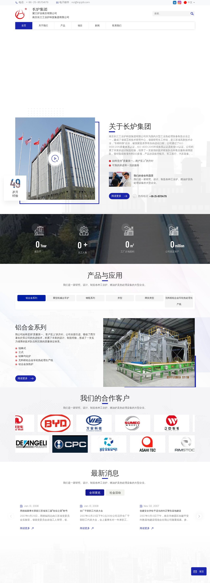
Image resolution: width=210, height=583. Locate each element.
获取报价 (114, 76)
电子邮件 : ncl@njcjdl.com (74, 2)
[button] (5, 66)
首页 (23, 25)
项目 (80, 25)
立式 (21, 352)
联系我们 (116, 25)
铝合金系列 (30, 327)
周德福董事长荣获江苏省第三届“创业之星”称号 (44, 511)
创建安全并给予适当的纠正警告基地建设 (160, 511)
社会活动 (115, 492)
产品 (63, 25)
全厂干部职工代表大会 (91, 511)
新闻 (97, 25)
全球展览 (94, 492)
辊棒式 (22, 348)
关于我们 (43, 25)
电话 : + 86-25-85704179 (33, 2)
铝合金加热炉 (26, 364)
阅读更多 (90, 76)
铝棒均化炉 (25, 356)
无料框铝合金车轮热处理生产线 (36, 360)
